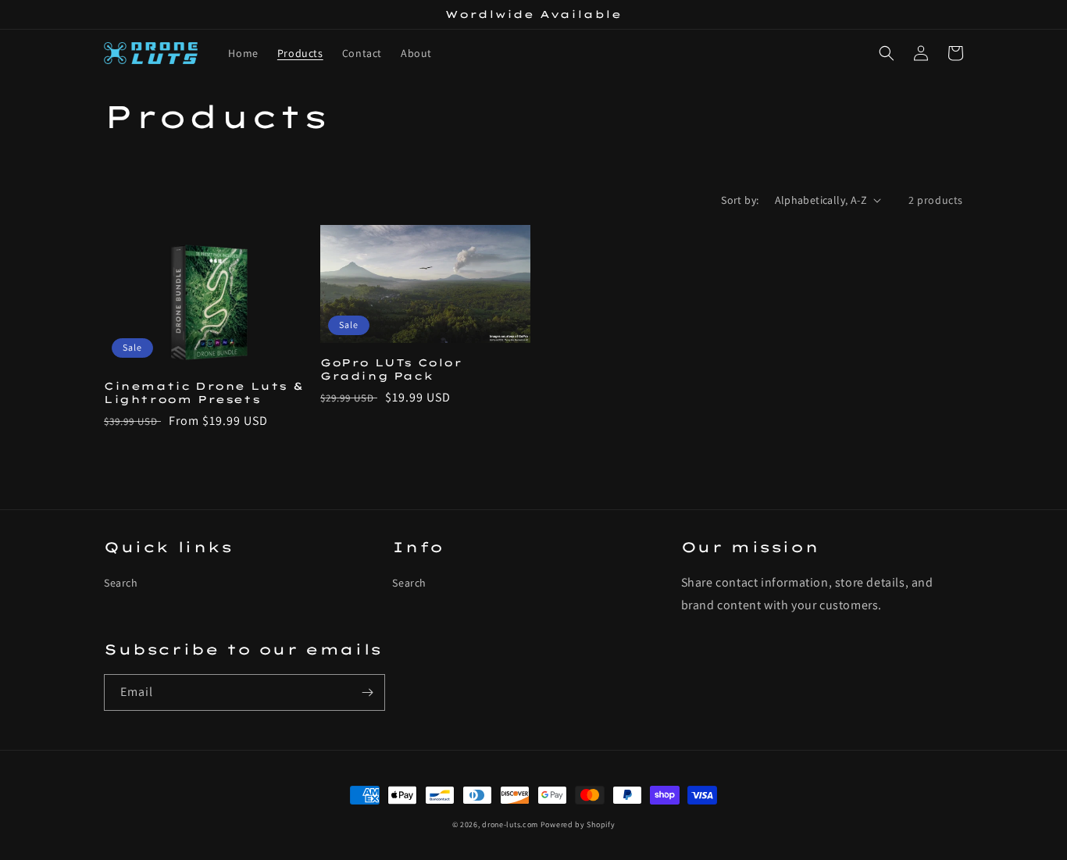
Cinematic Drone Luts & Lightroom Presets (203, 392)
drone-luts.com (510, 824)
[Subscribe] (367, 692)
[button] (886, 53)
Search (121, 583)
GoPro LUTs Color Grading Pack (391, 369)
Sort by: (739, 200)
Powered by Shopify (578, 824)
